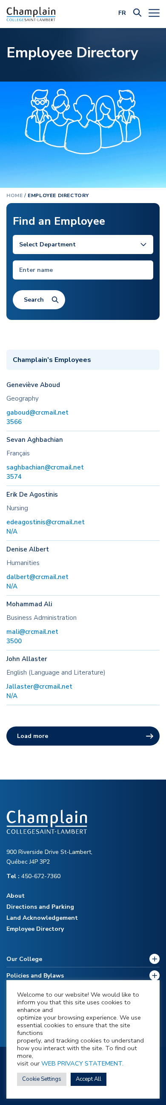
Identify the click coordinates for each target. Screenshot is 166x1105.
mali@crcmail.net (32, 631)
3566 (14, 422)
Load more (32, 736)
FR (122, 13)
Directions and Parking (40, 907)
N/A (11, 531)
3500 (14, 641)
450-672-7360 (33, 876)
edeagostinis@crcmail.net (45, 522)
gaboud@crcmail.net (37, 412)
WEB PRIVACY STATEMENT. (82, 1063)
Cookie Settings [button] (41, 1079)
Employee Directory (35, 929)
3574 (14, 476)
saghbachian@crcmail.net (45, 467)
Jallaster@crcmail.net (39, 686)
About (15, 896)
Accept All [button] (88, 1079)
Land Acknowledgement (42, 918)
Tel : (13, 876)
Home (14, 195)
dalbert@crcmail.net (37, 577)
